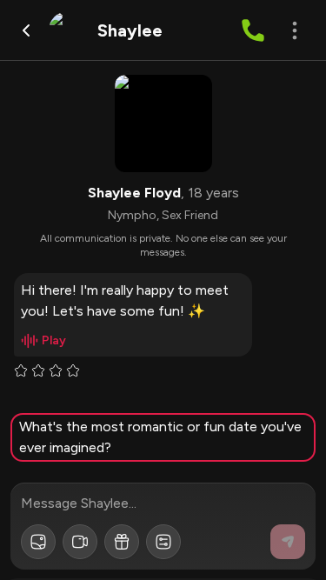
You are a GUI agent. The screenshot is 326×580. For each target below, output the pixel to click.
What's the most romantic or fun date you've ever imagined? (160, 437)
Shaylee (130, 30)
